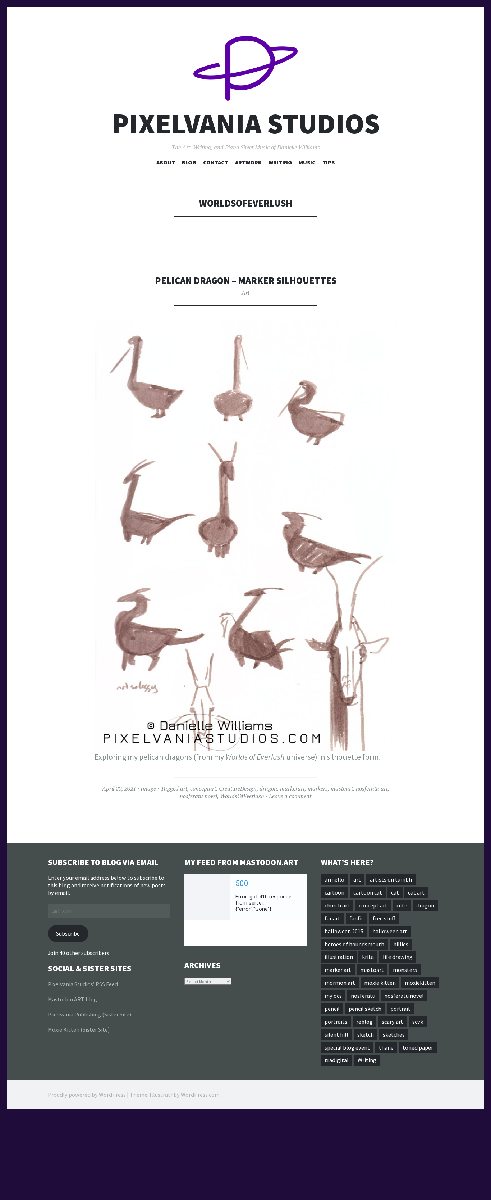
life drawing (398, 956)
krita (368, 956)
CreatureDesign (238, 788)
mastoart (342, 788)
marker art (338, 969)
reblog (364, 1021)
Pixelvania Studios (245, 123)
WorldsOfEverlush (242, 796)
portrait (400, 1008)
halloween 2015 (344, 931)
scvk (417, 1021)
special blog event (347, 1047)
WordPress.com (200, 1094)
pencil (332, 1008)
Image (148, 788)
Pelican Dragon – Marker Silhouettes (245, 280)
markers (318, 788)
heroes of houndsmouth (354, 944)
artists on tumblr (391, 879)
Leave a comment (290, 796)
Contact (215, 162)
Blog (189, 162)
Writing (280, 162)
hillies (400, 944)
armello (334, 879)
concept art (373, 905)
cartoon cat (367, 892)
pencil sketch (365, 1008)
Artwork (248, 162)
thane (386, 1047)
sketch (365, 1034)
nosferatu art (372, 788)
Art (245, 292)
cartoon (334, 892)
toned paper (418, 1047)
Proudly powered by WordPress (87, 1094)
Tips (328, 162)
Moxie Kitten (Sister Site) (79, 1029)
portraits (336, 1021)
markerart (292, 788)
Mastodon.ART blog (72, 999)
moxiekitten (420, 982)
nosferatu (363, 995)
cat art (416, 892)
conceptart (203, 788)
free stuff (384, 918)
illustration (339, 956)
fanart (332, 918)
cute (401, 905)
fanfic (356, 918)
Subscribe (68, 933)
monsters (405, 969)
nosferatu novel (198, 796)
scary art (392, 1021)
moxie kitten (380, 982)
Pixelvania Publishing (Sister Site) (89, 1014)
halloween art (389, 931)
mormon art (340, 982)
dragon (268, 788)
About (165, 162)
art (183, 788)
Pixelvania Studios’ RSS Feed (83, 984)
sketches (394, 1034)
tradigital (337, 1060)
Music (307, 162)
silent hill (336, 1034)
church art (337, 905)
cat (395, 892)
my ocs (333, 995)
